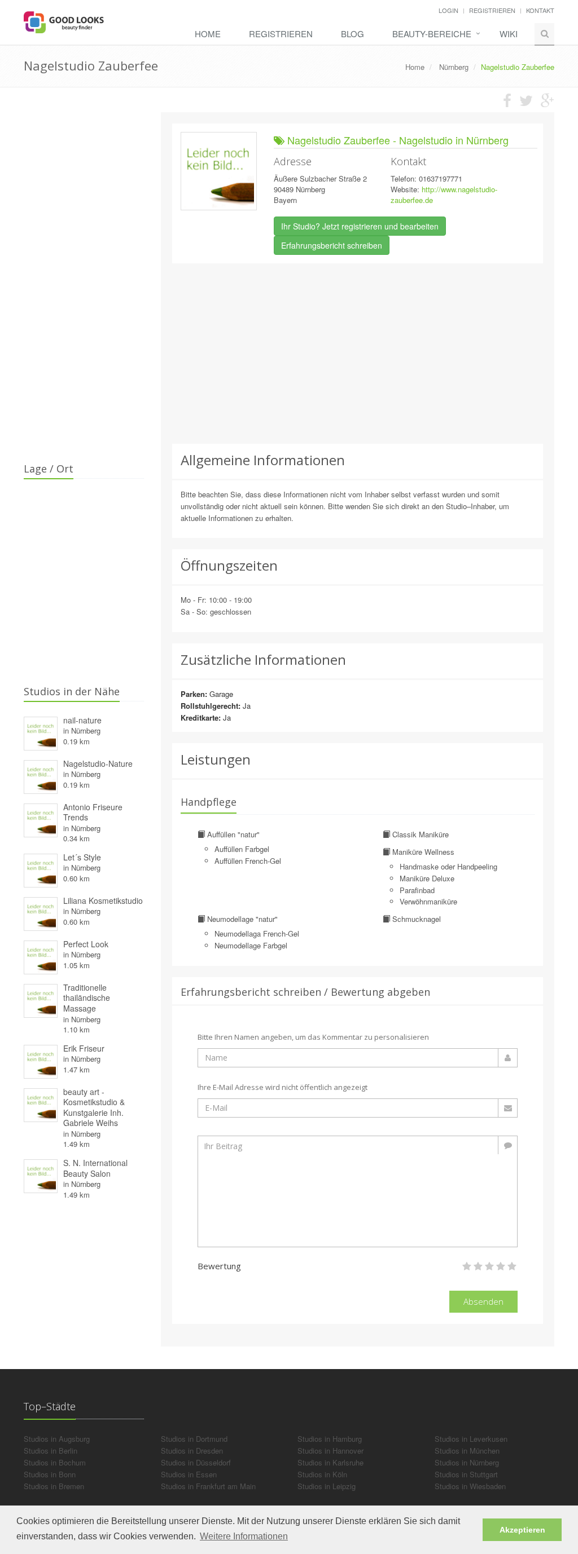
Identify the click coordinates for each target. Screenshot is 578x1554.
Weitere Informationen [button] (244, 1536)
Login (448, 10)
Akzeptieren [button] (522, 1529)
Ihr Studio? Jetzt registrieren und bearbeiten (360, 226)
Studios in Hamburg (329, 1438)
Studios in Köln (322, 1474)
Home (208, 33)
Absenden (483, 1301)
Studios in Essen (189, 1474)
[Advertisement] (358, 353)
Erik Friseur (83, 1048)
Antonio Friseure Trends (92, 812)
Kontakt (540, 10)
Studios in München (467, 1450)
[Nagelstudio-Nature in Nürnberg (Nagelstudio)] (41, 775)
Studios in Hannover (330, 1450)
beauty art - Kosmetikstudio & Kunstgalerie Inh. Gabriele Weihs (94, 1107)
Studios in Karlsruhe (330, 1462)
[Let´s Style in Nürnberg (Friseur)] (41, 868)
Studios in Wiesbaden (470, 1486)
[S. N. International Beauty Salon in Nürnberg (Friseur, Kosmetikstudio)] (41, 1174)
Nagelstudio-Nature (98, 763)
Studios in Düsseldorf (196, 1462)
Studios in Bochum (55, 1462)
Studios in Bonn (50, 1474)
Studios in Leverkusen (471, 1438)
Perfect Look (85, 944)
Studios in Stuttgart (466, 1474)
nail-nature (82, 720)
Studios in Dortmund (194, 1438)
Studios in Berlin (50, 1450)
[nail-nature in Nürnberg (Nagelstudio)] (41, 731)
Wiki (509, 33)
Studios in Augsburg (57, 1438)
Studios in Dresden (192, 1450)
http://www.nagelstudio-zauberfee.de (444, 194)
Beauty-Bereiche (431, 33)
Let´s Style (82, 857)
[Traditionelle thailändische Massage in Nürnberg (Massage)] (41, 999)
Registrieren (492, 10)
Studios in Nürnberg (467, 1462)
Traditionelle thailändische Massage (86, 998)
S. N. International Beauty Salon (95, 1168)
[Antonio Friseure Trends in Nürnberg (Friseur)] (41, 818)
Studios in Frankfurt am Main (208, 1486)
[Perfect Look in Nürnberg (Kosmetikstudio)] (41, 955)
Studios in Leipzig (326, 1486)
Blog (352, 33)
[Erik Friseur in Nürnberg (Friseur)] (41, 1059)
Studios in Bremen (54, 1486)
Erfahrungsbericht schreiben (331, 245)
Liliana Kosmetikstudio (103, 900)
